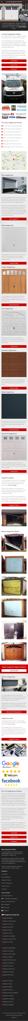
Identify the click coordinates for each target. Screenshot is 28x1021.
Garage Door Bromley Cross (9, 960)
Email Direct (14, 69)
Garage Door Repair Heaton (9, 939)
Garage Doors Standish (7, 995)
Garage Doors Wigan (7, 986)
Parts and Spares (5, 886)
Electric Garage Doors (6, 883)
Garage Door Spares (14, 739)
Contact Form (14, 65)
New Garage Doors (14, 219)
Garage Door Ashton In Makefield (10, 992)
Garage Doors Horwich (7, 924)
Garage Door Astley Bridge (8, 948)
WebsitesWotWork (18, 1015)
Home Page (4, 874)
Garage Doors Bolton (7, 918)
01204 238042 (14, 60)
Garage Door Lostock (7, 933)
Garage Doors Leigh (7, 983)
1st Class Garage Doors (6, 895)
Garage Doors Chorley (7, 1001)
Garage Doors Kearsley (8, 975)
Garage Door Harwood (7, 966)
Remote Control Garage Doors (14, 712)
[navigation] (3, 2)
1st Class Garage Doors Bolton (10, 1013)
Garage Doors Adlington (8, 1004)
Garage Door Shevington (8, 998)
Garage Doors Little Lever (8, 969)
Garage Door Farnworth (8, 972)
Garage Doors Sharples (8, 951)
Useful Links (14, 1017)
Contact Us (4, 889)
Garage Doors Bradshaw (8, 963)
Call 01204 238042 (14, 263)
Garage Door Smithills (7, 942)
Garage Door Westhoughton (9, 921)
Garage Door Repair (14, 505)
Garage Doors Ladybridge (8, 936)
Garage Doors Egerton (7, 957)
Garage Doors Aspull (7, 930)
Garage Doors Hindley (7, 989)
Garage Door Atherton (7, 980)
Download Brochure (14, 305)
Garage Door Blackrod (7, 927)
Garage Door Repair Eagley (9, 954)
